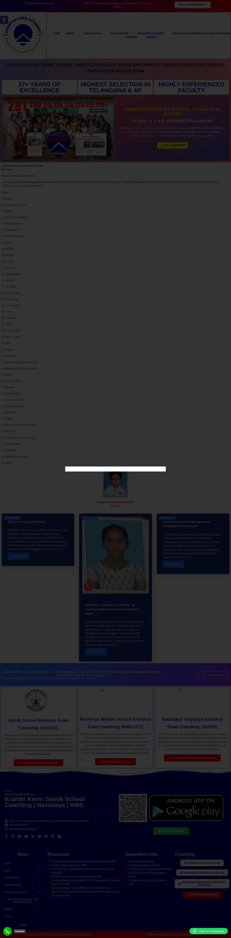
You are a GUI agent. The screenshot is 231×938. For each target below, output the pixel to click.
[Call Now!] (7, 931)
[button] (208, 931)
